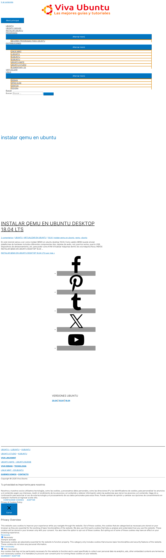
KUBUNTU (15, 57)
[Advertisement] (74, 114)
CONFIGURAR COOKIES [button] (13, 500)
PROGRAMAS (11, 33)
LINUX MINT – (7, 470)
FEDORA (14, 88)
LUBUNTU (15, 54)
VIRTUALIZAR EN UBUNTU (34, 237)
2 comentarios (7, 237)
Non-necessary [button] (7, 546)
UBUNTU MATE (17, 62)
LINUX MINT (16, 51)
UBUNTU (10, 26)
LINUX (8, 72)
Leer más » (28, 253)
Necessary (8, 537)
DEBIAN (14, 80)
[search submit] (48, 93)
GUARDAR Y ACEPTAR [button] (10, 556)
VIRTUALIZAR (11, 70)
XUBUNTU (15, 59)
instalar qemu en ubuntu (63, 237)
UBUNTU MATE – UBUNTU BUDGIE (16, 462)
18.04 (50, 237)
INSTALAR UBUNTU (14, 30)
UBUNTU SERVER (13, 28)
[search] (28, 93)
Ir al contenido (7, 2)
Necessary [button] (5, 535)
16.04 (67, 400)
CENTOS (15, 85)
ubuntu (84, 237)
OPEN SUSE (16, 83)
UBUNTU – (5, 449)
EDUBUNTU (18, 470)
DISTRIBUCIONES (13, 43)
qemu (77, 237)
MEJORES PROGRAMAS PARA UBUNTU (28, 41)
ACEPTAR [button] (31, 500)
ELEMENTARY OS (18, 67)
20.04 (55, 400)
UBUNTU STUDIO (18, 65)
